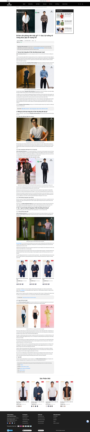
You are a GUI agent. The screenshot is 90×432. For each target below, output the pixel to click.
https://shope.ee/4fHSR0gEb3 (25, 368)
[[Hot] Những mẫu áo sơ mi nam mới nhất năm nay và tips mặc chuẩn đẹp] (60, 30)
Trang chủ (17, 7)
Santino (21, 364)
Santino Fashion (22, 370)
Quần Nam (55, 419)
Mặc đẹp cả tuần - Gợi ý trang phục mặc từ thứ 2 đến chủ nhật (35, 108)
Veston (54, 421)
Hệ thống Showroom (25, 416)
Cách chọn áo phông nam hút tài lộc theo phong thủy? (68, 21)
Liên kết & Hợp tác (25, 421)
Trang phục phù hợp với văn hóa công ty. (29, 297)
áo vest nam (22, 290)
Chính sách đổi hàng (41, 421)
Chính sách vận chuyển (41, 419)
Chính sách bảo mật (41, 416)
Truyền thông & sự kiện (25, 419)
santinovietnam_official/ (25, 366)
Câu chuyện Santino (25, 423)
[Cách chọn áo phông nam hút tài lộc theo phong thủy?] (60, 23)
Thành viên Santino (41, 423)
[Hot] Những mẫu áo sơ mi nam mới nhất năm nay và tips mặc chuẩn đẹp (68, 29)
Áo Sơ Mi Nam (55, 416)
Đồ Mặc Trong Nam (56, 423)
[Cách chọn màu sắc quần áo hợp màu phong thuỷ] (60, 15)
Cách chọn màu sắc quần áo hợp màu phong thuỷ (68, 14)
